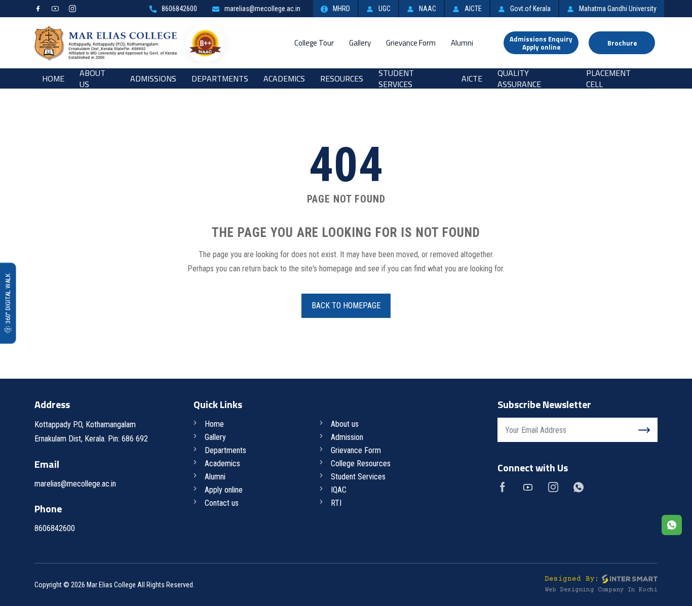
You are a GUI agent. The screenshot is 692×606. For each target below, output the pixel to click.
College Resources (361, 463)
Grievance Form (411, 43)
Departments (219, 78)
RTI (336, 503)
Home (53, 78)
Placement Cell (608, 78)
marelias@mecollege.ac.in (262, 9)
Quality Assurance (519, 78)
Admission (347, 437)
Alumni (462, 43)
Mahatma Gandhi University (618, 9)
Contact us (222, 503)
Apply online (224, 490)
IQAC (339, 490)
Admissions (153, 78)
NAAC (427, 9)
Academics (284, 78)
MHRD (341, 9)
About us (345, 424)
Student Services (396, 78)
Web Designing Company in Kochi (601, 590)
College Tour (314, 43)
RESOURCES (341, 78)
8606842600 (179, 9)
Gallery (360, 43)
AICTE (473, 9)
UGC (384, 9)
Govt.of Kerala (530, 9)
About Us (92, 78)
